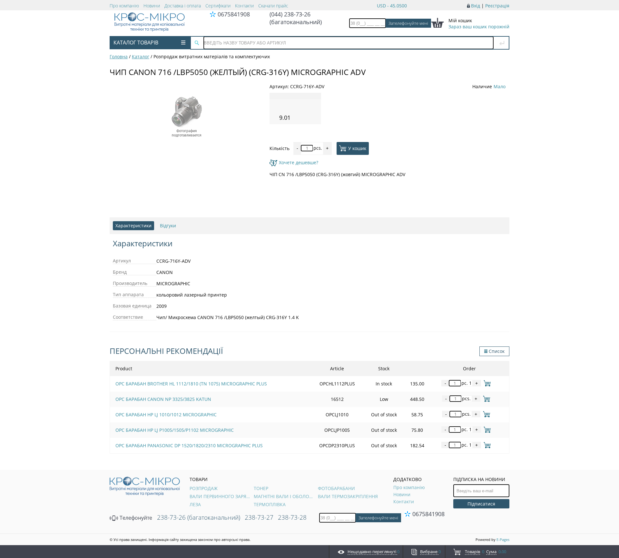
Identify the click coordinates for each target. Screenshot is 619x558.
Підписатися (481, 504)
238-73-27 (259, 517)
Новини (151, 6)
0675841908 (234, 14)
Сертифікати (218, 6)
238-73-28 (292, 517)
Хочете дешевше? (298, 162)
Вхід (475, 6)
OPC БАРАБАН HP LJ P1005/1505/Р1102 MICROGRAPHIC (174, 430)
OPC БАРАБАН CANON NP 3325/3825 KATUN (163, 399)
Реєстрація (497, 6)
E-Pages (502, 539)
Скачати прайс (273, 6)
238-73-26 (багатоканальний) (198, 517)
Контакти (244, 6)
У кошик (357, 148)
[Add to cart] (486, 383)
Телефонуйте (135, 517)
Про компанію (124, 6)
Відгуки (168, 225)
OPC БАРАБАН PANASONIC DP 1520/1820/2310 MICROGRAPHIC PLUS (189, 445)
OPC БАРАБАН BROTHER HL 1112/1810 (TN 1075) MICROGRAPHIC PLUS (191, 384)
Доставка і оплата (182, 6)
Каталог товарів (135, 42)
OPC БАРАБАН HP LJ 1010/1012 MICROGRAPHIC (166, 414)
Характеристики (133, 225)
